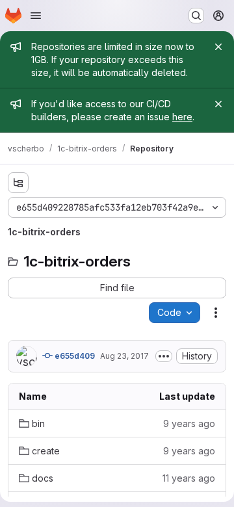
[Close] (218, 47)
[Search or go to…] (196, 15)
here (182, 116)
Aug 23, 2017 (124, 356)
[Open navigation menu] (35, 15)
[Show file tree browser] (18, 182)
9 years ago (189, 423)
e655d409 (74, 356)
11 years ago (188, 478)
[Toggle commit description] (163, 356)
